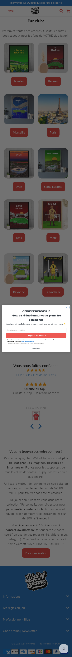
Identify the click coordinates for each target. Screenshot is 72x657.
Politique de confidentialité (28, 341)
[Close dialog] (68, 307)
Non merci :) (36, 348)
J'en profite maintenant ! (35, 335)
